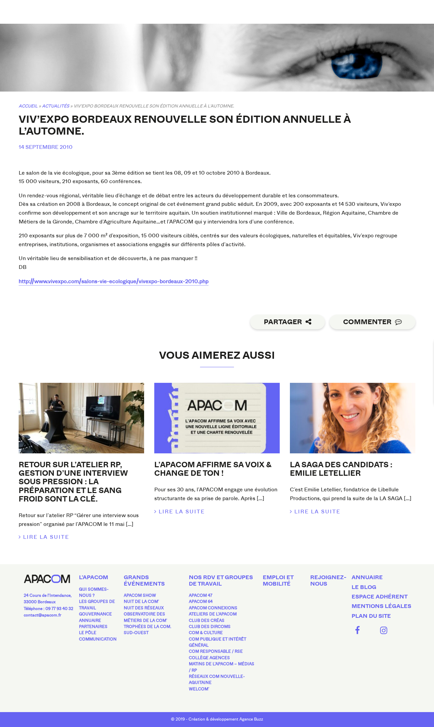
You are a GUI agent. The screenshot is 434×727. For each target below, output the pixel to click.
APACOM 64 (201, 601)
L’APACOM (93, 577)
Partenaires (93, 626)
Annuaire (90, 620)
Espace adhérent (380, 597)
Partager (283, 322)
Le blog (364, 587)
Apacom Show (140, 595)
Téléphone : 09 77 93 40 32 (48, 608)
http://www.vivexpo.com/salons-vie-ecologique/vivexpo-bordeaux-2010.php (114, 281)
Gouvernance (95, 614)
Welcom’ (199, 689)
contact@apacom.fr (42, 615)
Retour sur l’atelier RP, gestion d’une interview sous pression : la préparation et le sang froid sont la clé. (73, 482)
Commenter (367, 322)
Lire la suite (46, 537)
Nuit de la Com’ (141, 601)
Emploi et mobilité (278, 580)
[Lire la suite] (81, 418)
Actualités (55, 106)
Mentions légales (381, 606)
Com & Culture (206, 632)
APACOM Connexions (213, 608)
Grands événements (144, 580)
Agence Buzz (251, 719)
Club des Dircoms (210, 626)
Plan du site (371, 616)
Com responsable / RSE (216, 651)
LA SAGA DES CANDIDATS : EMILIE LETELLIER (341, 469)
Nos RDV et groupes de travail (221, 580)
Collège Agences (209, 658)
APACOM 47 (200, 595)
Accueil (28, 106)
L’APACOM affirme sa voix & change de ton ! (213, 469)
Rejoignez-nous (328, 580)
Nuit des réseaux (144, 608)
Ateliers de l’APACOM (213, 614)
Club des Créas (206, 620)
